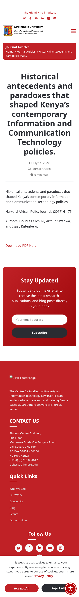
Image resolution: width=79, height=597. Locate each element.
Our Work (16, 495)
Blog (12, 507)
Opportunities (18, 520)
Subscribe (39, 332)
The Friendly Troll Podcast (40, 12)
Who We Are (18, 488)
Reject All (58, 588)
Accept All (21, 588)
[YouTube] (36, 18)
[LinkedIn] (42, 18)
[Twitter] (24, 18)
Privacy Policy (43, 576)
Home (9, 51)
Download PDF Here (21, 245)
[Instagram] (48, 18)
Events (14, 514)
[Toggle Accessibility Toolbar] (70, 588)
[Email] (54, 18)
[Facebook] (30, 18)
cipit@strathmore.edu (24, 464)
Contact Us (17, 501)
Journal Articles (26, 51)
